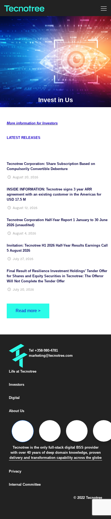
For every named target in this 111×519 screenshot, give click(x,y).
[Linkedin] (76, 430)
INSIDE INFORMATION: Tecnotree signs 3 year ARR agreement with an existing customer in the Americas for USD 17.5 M (54, 194)
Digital (14, 398)
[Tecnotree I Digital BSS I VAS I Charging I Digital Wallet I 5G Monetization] (24, 8)
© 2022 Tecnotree (88, 498)
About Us (16, 411)
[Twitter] (49, 430)
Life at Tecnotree (22, 371)
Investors (16, 385)
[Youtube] (103, 430)
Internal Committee (25, 484)
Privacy (15, 471)
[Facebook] (22, 431)
